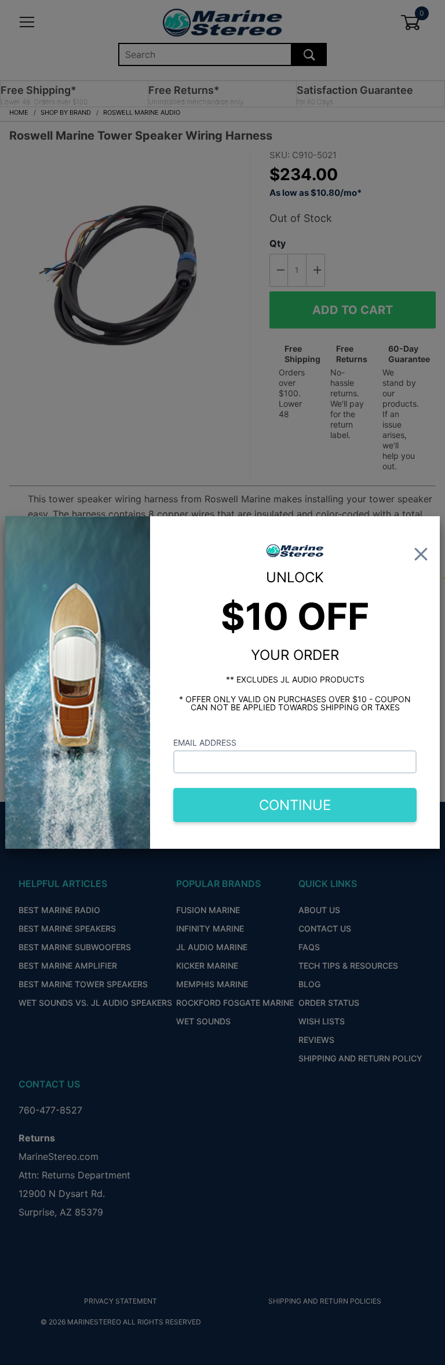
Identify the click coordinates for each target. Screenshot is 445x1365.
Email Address (204, 742)
